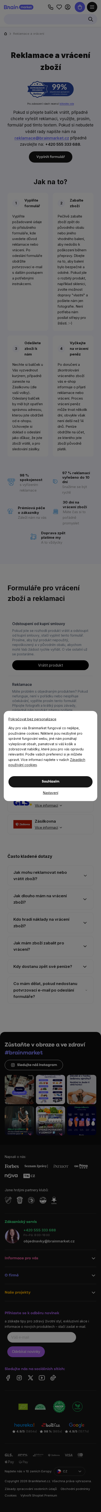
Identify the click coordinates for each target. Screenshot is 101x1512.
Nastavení (50, 793)
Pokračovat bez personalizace (32, 719)
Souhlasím (50, 781)
